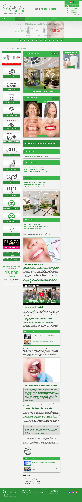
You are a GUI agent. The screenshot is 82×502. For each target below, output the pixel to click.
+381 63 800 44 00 (72, 9)
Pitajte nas (71, 67)
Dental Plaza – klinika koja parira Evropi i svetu (36, 156)
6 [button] (41, 40)
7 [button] (45, 40)
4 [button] (33, 40)
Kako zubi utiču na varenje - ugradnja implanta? (36, 171)
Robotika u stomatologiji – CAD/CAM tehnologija (37, 187)
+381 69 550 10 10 (72, 11)
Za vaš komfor (44, 19)
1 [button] (20, 40)
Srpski (70, 2)
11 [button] (62, 40)
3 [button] (28, 40)
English (73, 2)
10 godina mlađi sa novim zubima (33, 228)
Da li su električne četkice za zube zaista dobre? (36, 226)
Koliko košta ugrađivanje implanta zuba (35, 167)
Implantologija (31, 19)
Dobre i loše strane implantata (32, 481)
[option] (41, 29)
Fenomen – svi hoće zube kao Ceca (33, 224)
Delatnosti (20, 19)
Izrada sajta (61, 500)
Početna (4, 19)
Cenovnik (54, 19)
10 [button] (58, 40)
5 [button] (37, 40)
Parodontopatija (28, 389)
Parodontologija (13, 48)
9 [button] (53, 40)
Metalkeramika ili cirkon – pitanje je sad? (35, 184)
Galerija (63, 19)
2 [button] (24, 40)
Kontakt (72, 19)
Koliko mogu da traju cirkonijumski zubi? (35, 182)
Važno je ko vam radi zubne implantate (34, 169)
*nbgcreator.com (76, 500)
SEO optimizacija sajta (68, 500)
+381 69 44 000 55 (72, 13)
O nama (10, 19)
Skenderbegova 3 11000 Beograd (30, 494)
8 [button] (49, 40)
